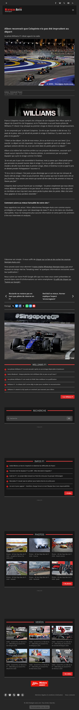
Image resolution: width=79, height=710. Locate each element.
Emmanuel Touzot (16, 92)
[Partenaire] (39, 683)
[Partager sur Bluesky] (16, 305)
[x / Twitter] (64, 3)
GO (69, 418)
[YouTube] (68, 3)
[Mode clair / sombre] (6, 3)
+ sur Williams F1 (67, 397)
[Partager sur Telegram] (30, 305)
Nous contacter (70, 695)
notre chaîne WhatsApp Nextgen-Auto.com (50, 267)
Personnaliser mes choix (39, 707)
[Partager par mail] (33, 305)
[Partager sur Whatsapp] (27, 305)
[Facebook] (55, 3)
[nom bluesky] (59, 3)
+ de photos (67, 584)
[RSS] (72, 3)
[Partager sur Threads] (23, 305)
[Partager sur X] (13, 305)
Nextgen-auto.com (35, 703)
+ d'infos (68, 493)
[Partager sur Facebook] (20, 305)
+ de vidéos (67, 674)
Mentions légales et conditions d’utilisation (49, 695)
